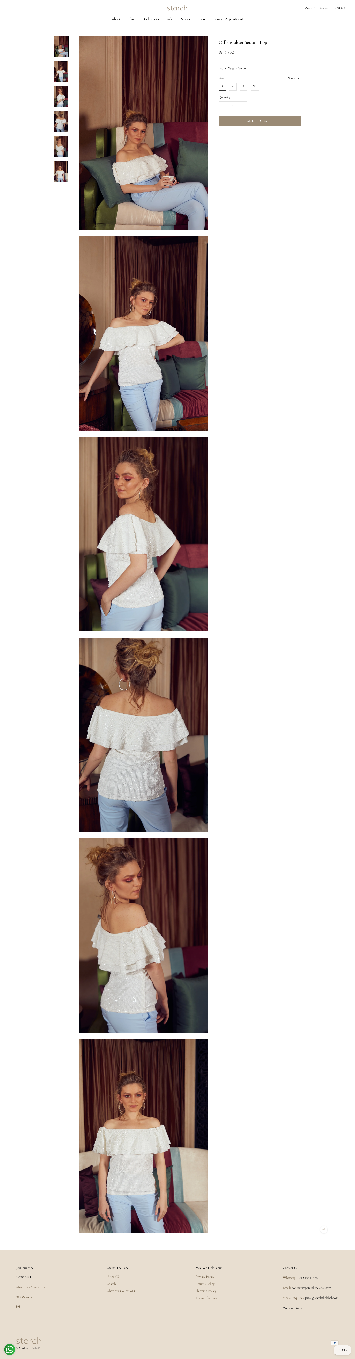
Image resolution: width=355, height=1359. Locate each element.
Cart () (340, 8)
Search (324, 8)
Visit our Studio (293, 1308)
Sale (170, 19)
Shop (132, 19)
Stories (185, 19)
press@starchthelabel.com (322, 1298)
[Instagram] (18, 1306)
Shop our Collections (121, 1291)
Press (201, 19)
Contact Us (290, 1268)
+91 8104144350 (308, 1278)
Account (310, 8)
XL (255, 86)
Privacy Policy (205, 1277)
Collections (151, 19)
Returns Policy (205, 1284)
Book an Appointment (228, 19)
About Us (113, 1277)
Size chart (294, 78)
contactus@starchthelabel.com (311, 1288)
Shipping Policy (206, 1291)
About (116, 19)
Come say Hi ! (25, 1277)
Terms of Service (207, 1298)
